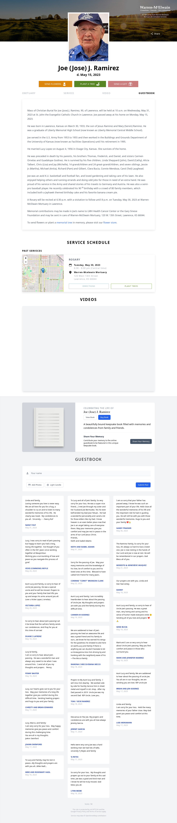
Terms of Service (96, 811)
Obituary (28, 93)
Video (106, 93)
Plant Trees (131, 286)
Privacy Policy (81, 811)
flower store (109, 222)
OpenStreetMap (91, 816)
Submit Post (143, 485)
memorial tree (64, 222)
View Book (90, 417)
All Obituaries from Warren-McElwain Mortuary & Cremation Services (155, 16)
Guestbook (147, 93)
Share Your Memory (141, 441)
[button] (43, 270)
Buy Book (104, 417)
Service (69, 93)
